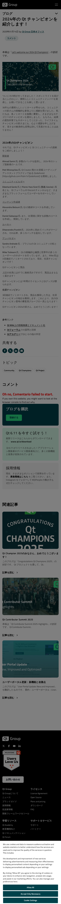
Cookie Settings (30, 900)
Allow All (30, 887)
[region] (30, 872)
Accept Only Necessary (30, 893)
